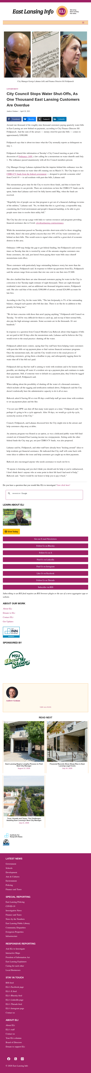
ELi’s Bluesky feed (14, 995)
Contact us (10, 1012)
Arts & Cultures (12, 876)
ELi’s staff (10, 1029)
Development (11, 872)
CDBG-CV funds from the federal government (26, 173)
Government (12, 89)
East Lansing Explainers (16, 961)
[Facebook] (9, 1059)
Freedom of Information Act (18, 957)
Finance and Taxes (14, 889)
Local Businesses (13, 970)
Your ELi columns (13, 1038)
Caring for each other (15, 965)
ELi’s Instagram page (15, 1008)
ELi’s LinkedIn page (14, 999)
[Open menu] (83, 22)
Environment (11, 880)
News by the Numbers (15, 919)
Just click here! (63, 485)
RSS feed (10, 982)
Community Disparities (16, 927)
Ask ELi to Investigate (15, 948)
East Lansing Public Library (18, 923)
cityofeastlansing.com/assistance (50, 222)
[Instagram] (22, 1059)
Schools (9, 868)
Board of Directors (14, 1042)
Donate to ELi (9, 612)
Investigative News (14, 910)
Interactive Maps (13, 952)
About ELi (7, 608)
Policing (9, 885)
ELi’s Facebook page (15, 986)
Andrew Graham (12, 111)
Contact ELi (8, 617)
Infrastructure (11, 936)
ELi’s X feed (11, 991)
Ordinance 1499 (25, 156)
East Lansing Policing (15, 901)
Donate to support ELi (15, 1046)
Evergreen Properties (15, 931)
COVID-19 (10, 906)
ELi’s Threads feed (14, 1004)
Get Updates (8, 621)
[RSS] (15, 1059)
